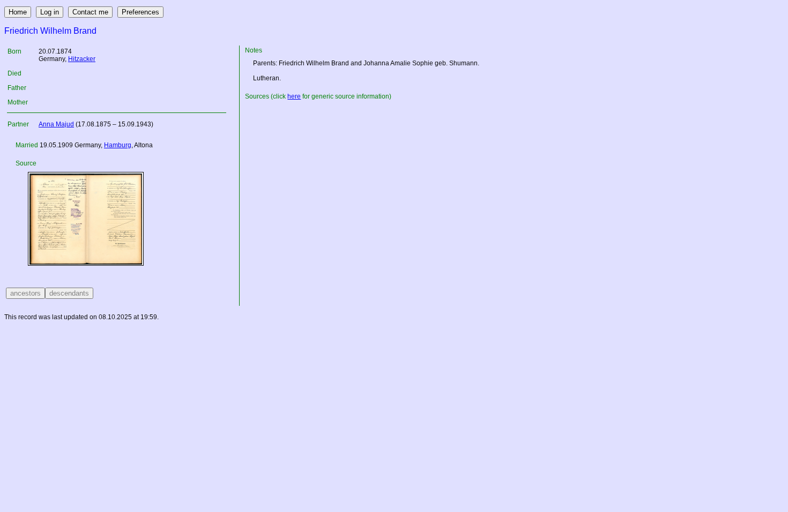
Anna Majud (56, 124)
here (294, 96)
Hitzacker (81, 59)
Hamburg (117, 145)
